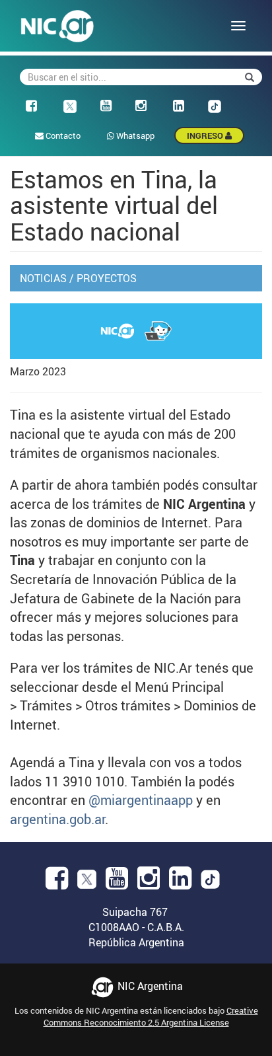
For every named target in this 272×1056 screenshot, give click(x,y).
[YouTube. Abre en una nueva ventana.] (117, 882)
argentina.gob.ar (57, 819)
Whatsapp (134, 135)
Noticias (43, 278)
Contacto (62, 135)
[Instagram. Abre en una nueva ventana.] (148, 882)
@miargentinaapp (140, 800)
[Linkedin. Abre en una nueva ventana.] (180, 882)
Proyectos (107, 278)
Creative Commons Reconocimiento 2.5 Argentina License (151, 1016)
